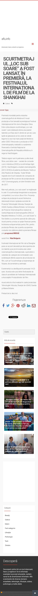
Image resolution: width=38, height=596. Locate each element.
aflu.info (5, 592)
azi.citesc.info (13, 595)
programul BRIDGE (12, 233)
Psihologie (9, 537)
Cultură (7, 103)
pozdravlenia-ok (28, 592)
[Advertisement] (19, 19)
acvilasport (11, 592)
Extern (7, 524)
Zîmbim (7, 545)
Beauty (7, 515)
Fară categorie (10, 528)
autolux (21, 592)
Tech (6, 541)
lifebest (17, 592)
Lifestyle (8, 532)
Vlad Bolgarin (15, 238)
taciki (27, 595)
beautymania (21, 595)
